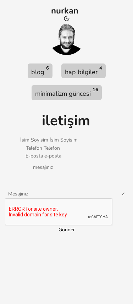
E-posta (34, 156)
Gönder (67, 229)
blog (40, 70)
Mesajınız (18, 193)
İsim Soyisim (34, 140)
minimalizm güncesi (66, 92)
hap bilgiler (83, 70)
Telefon (34, 148)
